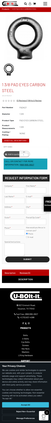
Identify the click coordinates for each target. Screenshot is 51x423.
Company (8, 186)
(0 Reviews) (22, 100)
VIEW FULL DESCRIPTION (15, 141)
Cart (45, 415)
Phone (7, 228)
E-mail (29, 196)
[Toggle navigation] (45, 3)
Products (5, 9)
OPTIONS (8, 147)
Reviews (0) (25, 273)
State (7, 217)
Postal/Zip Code (33, 217)
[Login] (31, 3)
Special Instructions (12, 242)
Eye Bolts (25, 342)
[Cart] (35, 3)
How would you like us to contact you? (35, 228)
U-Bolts (25, 338)
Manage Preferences (25, 418)
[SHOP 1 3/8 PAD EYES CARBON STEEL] (25, 38)
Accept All (25, 405)
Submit (27, 259)
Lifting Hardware (25, 355)
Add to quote (13, 154)
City (28, 207)
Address (8, 207)
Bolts (25, 335)
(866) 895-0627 (27, 164)
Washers (25, 352)
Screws (25, 345)
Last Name (9, 196)
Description (10, 273)
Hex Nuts (25, 348)
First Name (31, 186)
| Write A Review (34, 100)
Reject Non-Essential (25, 411)
